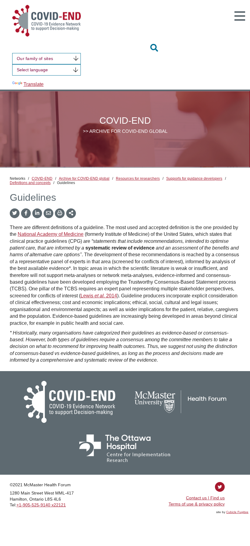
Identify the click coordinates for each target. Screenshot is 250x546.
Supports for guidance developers (194, 178)
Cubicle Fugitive (237, 512)
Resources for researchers (138, 178)
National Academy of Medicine (51, 234)
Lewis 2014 (98, 295)
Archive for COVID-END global (84, 178)
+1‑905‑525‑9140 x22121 (41, 504)
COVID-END (42, 178)
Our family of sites (35, 58)
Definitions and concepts (30, 183)
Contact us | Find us (205, 497)
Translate (33, 84)
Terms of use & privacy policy (197, 504)
